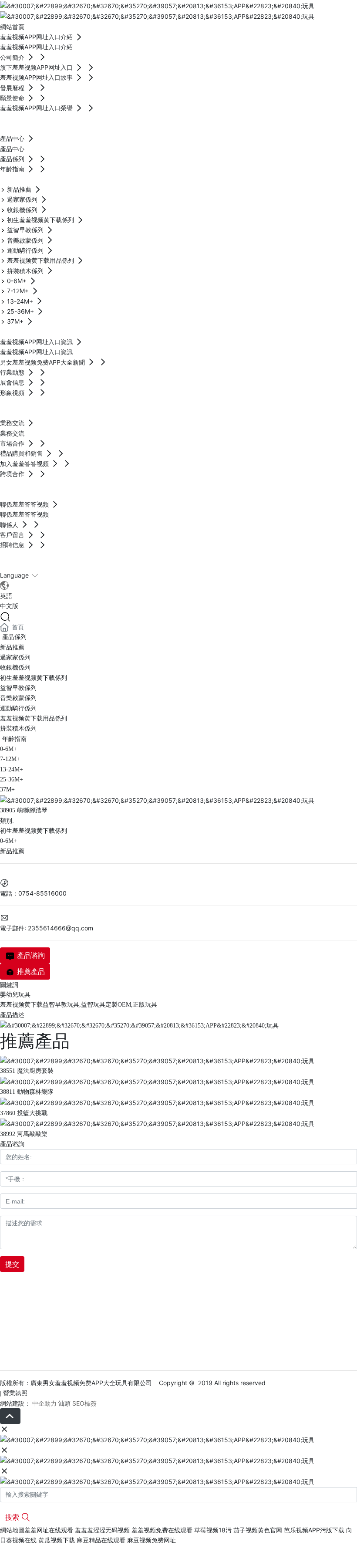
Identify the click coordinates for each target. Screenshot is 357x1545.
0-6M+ (8, 749)
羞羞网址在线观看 (48, 1530)
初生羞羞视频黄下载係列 (33, 678)
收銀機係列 (15, 667)
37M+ (7, 789)
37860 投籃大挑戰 (23, 1113)
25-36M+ (11, 779)
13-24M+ (11, 769)
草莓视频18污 (213, 1530)
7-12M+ (10, 759)
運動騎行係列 (18, 708)
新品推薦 (12, 647)
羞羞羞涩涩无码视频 (102, 1530)
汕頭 (64, 1403)
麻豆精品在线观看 (101, 1540)
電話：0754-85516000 (33, 893)
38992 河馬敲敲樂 (23, 1134)
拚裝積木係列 (18, 728)
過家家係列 (15, 657)
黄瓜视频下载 (56, 1540)
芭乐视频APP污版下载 (314, 1530)
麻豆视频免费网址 (151, 1540)
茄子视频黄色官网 (257, 1530)
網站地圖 (12, 1530)
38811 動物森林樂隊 (27, 1092)
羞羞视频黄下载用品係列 (33, 718)
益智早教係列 (18, 688)
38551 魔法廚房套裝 (27, 1071)
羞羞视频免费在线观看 (161, 1530)
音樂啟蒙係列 (18, 698)
